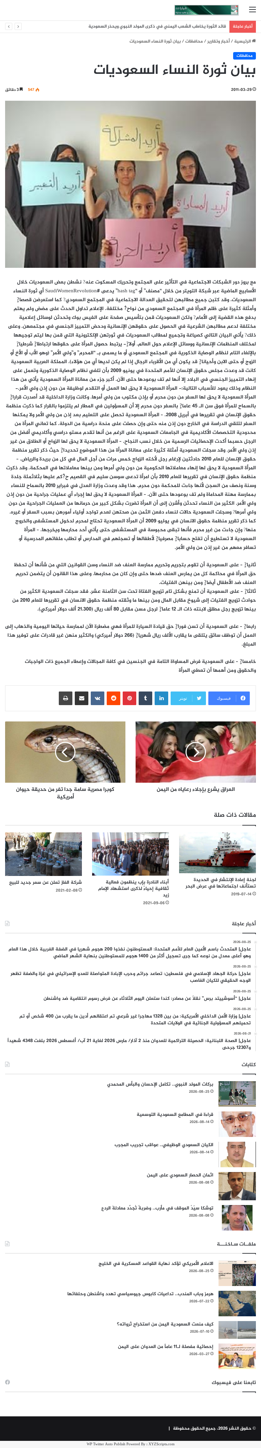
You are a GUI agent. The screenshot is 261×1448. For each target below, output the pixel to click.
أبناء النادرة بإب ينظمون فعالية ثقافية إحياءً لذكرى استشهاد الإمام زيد (133, 888)
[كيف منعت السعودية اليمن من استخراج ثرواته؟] (237, 1329)
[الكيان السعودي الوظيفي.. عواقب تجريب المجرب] (237, 1154)
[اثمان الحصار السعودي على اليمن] (237, 1186)
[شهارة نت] (206, 10)
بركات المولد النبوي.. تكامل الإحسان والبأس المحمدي (160, 1084)
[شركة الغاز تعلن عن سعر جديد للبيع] (43, 854)
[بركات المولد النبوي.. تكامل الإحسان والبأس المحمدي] (237, 1094)
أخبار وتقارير (218, 41)
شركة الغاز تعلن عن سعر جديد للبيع (45, 882)
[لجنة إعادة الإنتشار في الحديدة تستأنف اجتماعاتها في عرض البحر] (217, 852)
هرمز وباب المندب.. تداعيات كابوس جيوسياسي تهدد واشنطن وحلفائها (140, 1294)
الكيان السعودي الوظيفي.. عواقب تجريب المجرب (164, 1145)
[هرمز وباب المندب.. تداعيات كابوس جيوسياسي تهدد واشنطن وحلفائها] (237, 1303)
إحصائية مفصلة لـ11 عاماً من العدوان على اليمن (165, 1347)
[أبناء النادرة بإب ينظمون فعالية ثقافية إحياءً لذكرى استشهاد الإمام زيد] (130, 854)
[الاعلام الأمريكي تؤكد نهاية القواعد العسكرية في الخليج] (237, 1273)
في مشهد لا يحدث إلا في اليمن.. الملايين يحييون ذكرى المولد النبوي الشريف (154, 26)
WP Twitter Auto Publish (106, 1444)
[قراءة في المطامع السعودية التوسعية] (237, 1124)
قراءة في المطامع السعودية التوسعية (175, 1115)
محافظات (194, 41)
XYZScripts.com (162, 1444)
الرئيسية (243, 41)
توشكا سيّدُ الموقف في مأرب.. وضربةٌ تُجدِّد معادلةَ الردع (157, 1208)
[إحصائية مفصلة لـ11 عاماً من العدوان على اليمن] (237, 1356)
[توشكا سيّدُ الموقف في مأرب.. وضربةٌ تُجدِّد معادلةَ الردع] (237, 1218)
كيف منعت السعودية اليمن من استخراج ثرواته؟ (165, 1324)
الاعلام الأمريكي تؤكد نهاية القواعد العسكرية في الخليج (156, 1264)
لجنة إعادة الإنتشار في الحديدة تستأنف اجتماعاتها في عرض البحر (221, 883)
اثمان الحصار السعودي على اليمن (180, 1175)
